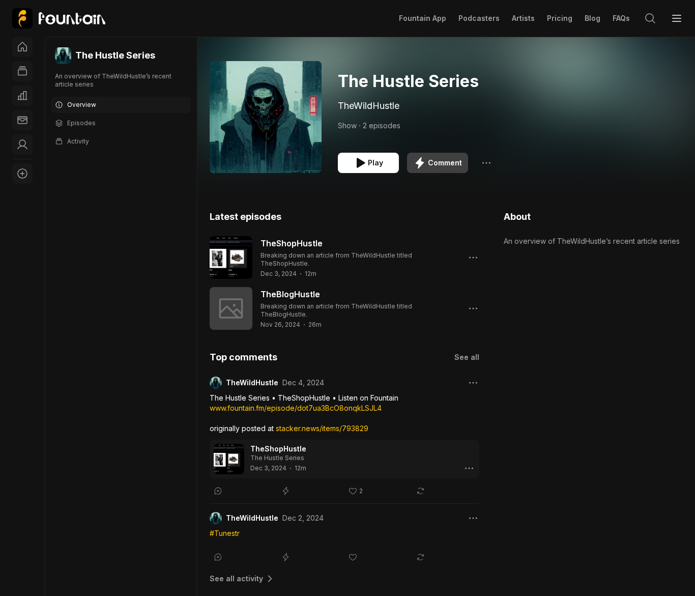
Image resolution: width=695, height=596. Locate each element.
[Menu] (677, 18)
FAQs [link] (621, 18)
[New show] (22, 173)
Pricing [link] (559, 18)
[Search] (650, 18)
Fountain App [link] (422, 18)
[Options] (486, 163)
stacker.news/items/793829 (322, 428)
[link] (58, 18)
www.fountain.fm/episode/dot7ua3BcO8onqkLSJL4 (296, 408)
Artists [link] (523, 18)
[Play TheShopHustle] (231, 257)
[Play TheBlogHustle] (231, 308)
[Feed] (22, 71)
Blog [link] (592, 18)
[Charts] (22, 96)
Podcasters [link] (479, 18)
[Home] (22, 47)
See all (466, 357)
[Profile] (22, 144)
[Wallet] (22, 120)
